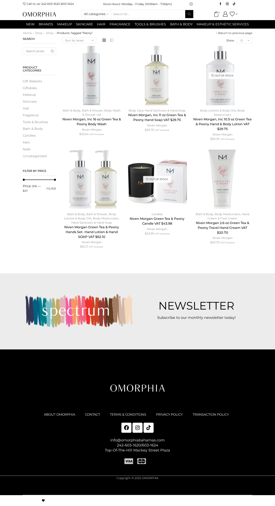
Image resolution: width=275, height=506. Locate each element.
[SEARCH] (52, 51)
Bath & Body (181, 24)
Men (26, 142)
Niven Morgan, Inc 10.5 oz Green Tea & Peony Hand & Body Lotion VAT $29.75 (222, 124)
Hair (101, 24)
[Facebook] (220, 4)
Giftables (30, 88)
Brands (46, 24)
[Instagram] (227, 4)
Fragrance (120, 24)
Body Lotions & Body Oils (218, 110)
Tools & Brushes (150, 24)
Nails (26, 149)
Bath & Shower (92, 110)
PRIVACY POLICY (169, 414)
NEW (30, 24)
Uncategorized (35, 156)
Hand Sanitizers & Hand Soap (165, 110)
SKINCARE (84, 24)
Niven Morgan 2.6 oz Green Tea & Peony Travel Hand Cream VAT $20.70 (222, 227)
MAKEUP (64, 24)
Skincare (30, 101)
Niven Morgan (92, 129)
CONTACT (92, 414)
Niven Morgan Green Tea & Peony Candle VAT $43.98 (157, 221)
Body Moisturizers (106, 218)
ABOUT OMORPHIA (59, 414)
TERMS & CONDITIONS (128, 414)
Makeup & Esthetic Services (223, 24)
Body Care (136, 110)
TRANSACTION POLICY (211, 414)
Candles (157, 214)
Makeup (29, 95)
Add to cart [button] (91, 77)
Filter (51, 188)
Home (27, 33)
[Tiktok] (234, 4)
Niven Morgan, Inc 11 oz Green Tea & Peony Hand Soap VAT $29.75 (157, 117)
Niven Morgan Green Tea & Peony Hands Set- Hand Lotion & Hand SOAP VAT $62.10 (91, 232)
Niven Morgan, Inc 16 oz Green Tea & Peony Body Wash (91, 121)
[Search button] (189, 14)
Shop (38, 33)
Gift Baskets (32, 81)
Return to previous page (235, 33)
